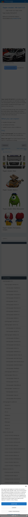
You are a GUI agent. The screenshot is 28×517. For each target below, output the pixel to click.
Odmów (14, 507)
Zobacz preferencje (14, 511)
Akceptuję (14, 504)
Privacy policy (17, 514)
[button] (26, 486)
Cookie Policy (10, 514)
